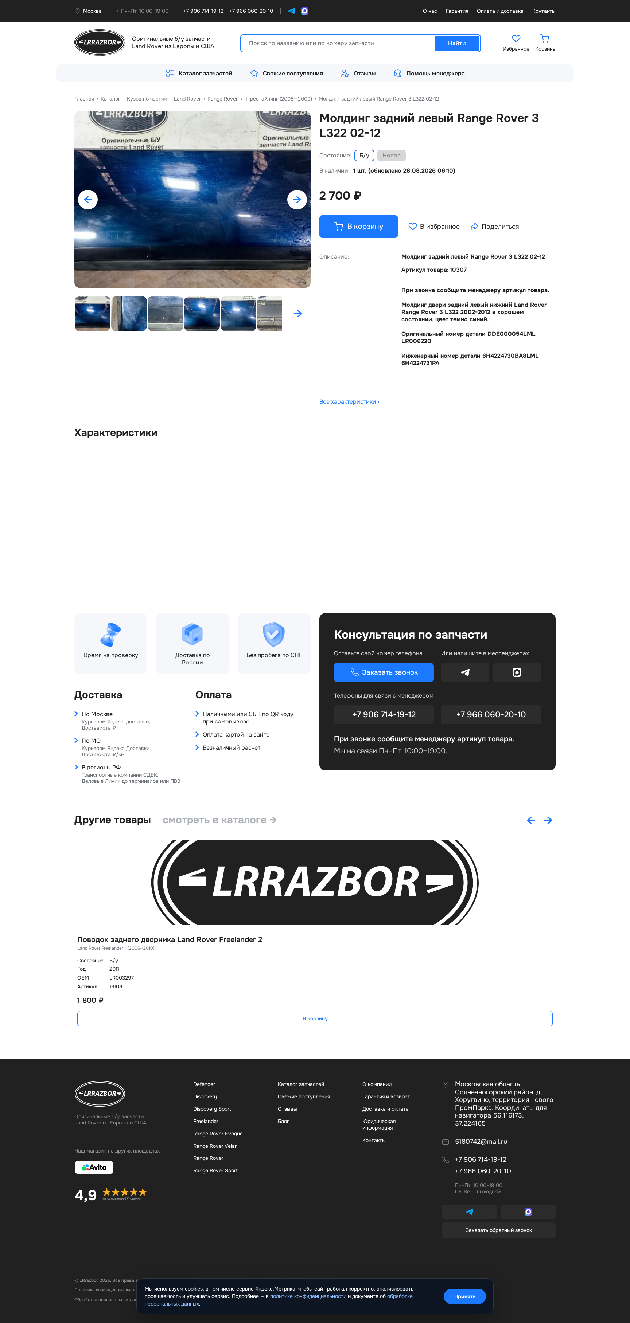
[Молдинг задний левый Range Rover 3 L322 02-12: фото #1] (192, 199)
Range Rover (208, 1158)
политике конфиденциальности (308, 1296)
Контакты (544, 11)
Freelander (205, 1121)
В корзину (315, 1018)
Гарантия (457, 11)
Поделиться (500, 227)
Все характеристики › (349, 402)
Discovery (205, 1096)
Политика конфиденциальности (107, 1289)
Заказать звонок (390, 672)
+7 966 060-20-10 (491, 715)
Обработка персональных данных (109, 1299)
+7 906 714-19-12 (384, 715)
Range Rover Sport (215, 1170)
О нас (430, 11)
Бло (283, 1121)
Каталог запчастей (205, 73)
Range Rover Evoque (218, 1133)
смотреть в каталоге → (220, 820)
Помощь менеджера (436, 73)
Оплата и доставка (500, 11)
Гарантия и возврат (386, 1096)
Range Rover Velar (215, 1146)
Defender (204, 1084)
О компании (377, 1084)
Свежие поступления (293, 73)
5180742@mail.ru (481, 1142)
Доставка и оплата (385, 1109)
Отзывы (365, 73)
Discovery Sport (212, 1109)
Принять (465, 1296)
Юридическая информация (379, 1124)
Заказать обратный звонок (499, 1230)
